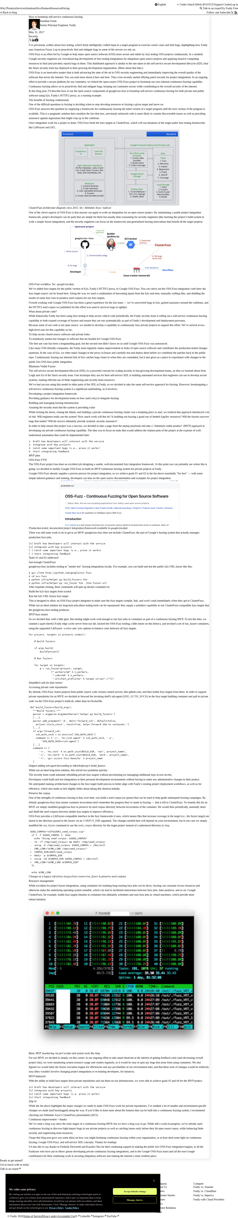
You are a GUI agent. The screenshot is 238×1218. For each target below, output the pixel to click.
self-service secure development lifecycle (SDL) (177, 63)
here (97, 77)
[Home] (9, 5)
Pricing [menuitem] (66, 8)
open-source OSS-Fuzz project (120, 81)
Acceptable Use (66, 1216)
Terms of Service (32, 1216)
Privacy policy (50, 1216)
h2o (47, 95)
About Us (161, 1186)
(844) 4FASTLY (205, 4)
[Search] (201, 8)
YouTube (111, 1216)
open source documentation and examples (123, 478)
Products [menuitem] (11, 8)
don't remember (101, 802)
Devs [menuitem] (38, 8)
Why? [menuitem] (3, 8)
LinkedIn (85, 1216)
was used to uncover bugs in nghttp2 (107, 307)
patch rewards (157, 77)
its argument (95, 820)
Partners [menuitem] (45, 8)
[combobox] (167, 4)
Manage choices (135, 1200)
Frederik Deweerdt (70, 1146)
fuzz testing (67, 45)
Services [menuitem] (20, 8)
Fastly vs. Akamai (203, 1186)
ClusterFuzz (122, 122)
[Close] (154, 1180)
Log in (234, 4)
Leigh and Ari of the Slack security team (51, 375)
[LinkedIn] (33, 40)
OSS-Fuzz (34, 54)
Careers (160, 1191)
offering (145, 77)
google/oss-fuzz (117, 90)
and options (77, 628)
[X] (30, 40)
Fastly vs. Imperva (203, 1195)
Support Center (222, 4)
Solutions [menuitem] (30, 8)
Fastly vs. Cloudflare (204, 1191)
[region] (83, 1193)
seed (71, 297)
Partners (160, 1199)
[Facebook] (36, 40)
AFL (52, 127)
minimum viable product (168, 425)
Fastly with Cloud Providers (208, 1199)
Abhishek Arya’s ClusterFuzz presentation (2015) (70, 1115)
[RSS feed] (236, 12)
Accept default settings (135, 1191)
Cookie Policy (72, 1208)
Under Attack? (188, 4)
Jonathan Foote (48, 20)
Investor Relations (166, 1207)
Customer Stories (165, 1195)
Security (33, 36)
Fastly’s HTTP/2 (60, 95)
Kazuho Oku (93, 1146)
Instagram (98, 1216)
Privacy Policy (56, 1208)
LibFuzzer (39, 127)
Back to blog (10, 12)
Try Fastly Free (229, 8)
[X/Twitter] (232, 12)
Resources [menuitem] (56, 8)
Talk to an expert (212, 8)
